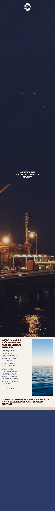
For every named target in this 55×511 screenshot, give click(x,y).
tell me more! (10, 388)
